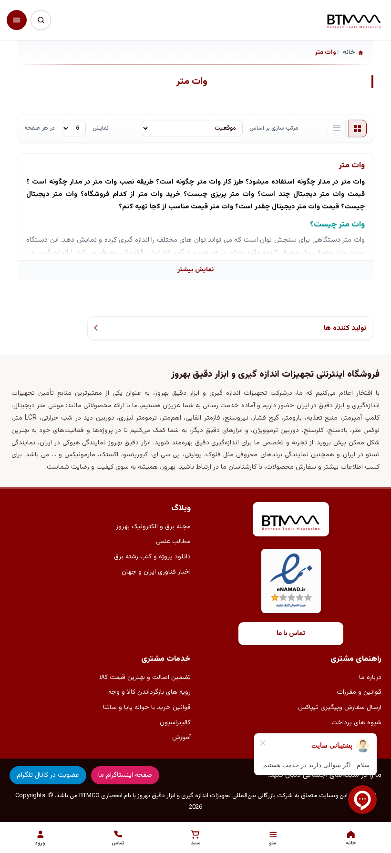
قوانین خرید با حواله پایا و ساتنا (147, 707)
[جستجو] (41, 20)
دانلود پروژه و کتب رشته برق (152, 557)
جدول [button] (358, 129)
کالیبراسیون (175, 723)
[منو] (17, 20)
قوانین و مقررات (359, 692)
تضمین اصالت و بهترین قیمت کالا (145, 677)
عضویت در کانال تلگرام (48, 775)
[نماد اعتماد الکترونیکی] (291, 581)
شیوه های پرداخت (356, 723)
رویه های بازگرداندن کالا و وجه (149, 692)
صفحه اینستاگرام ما (125, 775)
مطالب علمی (173, 541)
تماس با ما (291, 633)
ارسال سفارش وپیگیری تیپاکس (339, 707)
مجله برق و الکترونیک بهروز (153, 527)
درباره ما (370, 677)
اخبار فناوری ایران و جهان (156, 572)
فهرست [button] (337, 129)
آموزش (181, 737)
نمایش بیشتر (195, 270)
